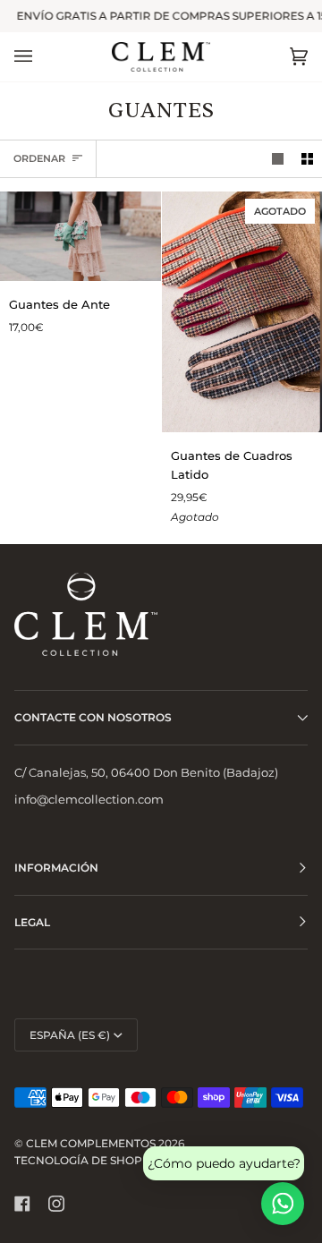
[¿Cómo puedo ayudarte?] (282, 1203)
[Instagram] (56, 1204)
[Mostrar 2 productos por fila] (307, 158)
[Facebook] (22, 1204)
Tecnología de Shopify (87, 1160)
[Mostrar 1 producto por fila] (277, 158)
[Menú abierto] (41, 56)
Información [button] (56, 867)
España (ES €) (70, 1035)
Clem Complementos (91, 1143)
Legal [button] (32, 922)
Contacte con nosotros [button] (93, 717)
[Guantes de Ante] (80, 236)
